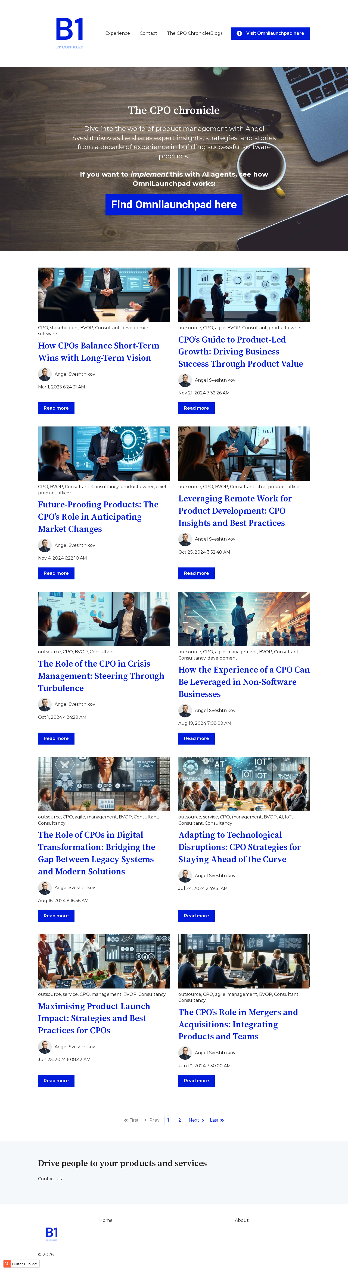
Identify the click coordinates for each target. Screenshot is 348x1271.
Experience (117, 33)
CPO (43, 327)
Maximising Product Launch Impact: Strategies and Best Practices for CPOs (94, 1019)
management (242, 651)
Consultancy (105, 486)
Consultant (107, 327)
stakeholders (64, 327)
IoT (288, 817)
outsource (189, 327)
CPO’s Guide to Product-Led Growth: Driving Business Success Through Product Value (240, 352)
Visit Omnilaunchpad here (275, 33)
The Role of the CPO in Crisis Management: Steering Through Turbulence (101, 676)
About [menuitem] (242, 1220)
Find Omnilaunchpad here (174, 204)
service (210, 817)
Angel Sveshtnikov (75, 374)
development (136, 327)
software (47, 333)
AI (281, 817)
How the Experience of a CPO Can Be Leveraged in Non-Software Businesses (244, 682)
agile (220, 327)
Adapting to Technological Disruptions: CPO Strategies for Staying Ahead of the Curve (239, 847)
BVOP (86, 327)
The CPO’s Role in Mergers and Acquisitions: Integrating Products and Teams (238, 1025)
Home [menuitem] (106, 1220)
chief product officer (278, 486)
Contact (148, 33)
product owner (285, 327)
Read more (56, 408)
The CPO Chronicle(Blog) (194, 33)
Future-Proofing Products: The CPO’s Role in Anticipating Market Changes (98, 517)
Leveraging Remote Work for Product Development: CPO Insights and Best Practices (235, 511)
